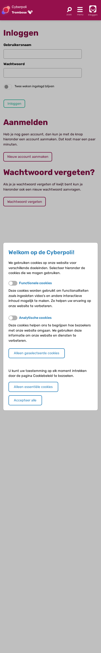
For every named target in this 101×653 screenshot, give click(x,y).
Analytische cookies (35, 318)
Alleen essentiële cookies (33, 387)
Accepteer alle (25, 400)
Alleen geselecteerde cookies (36, 353)
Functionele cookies (35, 283)
